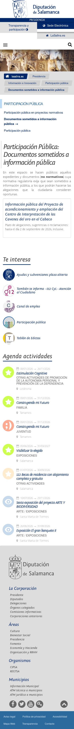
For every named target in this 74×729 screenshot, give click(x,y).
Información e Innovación (22, 83)
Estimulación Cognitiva (31, 374)
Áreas (14, 624)
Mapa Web (9, 723)
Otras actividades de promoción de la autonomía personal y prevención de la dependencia (41, 380)
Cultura (15, 631)
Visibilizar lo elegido (29, 451)
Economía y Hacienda (23, 648)
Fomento (15, 644)
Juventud (23, 431)
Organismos (20, 660)
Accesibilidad (60, 716)
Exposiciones (26, 455)
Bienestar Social (20, 635)
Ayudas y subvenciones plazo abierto (42, 275)
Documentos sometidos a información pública (36, 90)
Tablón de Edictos (28, 338)
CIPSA (13, 667)
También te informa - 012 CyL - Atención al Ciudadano (44, 290)
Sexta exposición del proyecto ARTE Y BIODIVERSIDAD (40, 505)
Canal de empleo (28, 306)
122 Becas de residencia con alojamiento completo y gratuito (42, 477)
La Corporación (23, 588)
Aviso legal (9, 716)
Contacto (49, 723)
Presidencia (39, 76)
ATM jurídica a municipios (26, 694)
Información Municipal (24, 686)
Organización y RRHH (23, 652)
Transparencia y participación (18, 27)
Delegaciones (18, 603)
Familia (21, 407)
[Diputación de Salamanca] (37, 9)
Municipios (19, 679)
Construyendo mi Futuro (32, 403)
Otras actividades (30, 483)
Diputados (16, 599)
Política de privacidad (34, 716)
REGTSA (14, 671)
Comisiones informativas (25, 612)
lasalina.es (17, 76)
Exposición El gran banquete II (36, 531)
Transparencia (30, 723)
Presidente (16, 595)
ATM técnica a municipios (26, 690)
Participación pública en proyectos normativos (33, 112)
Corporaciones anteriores (26, 616)
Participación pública (56, 83)
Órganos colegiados (22, 607)
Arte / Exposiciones (31, 511)
